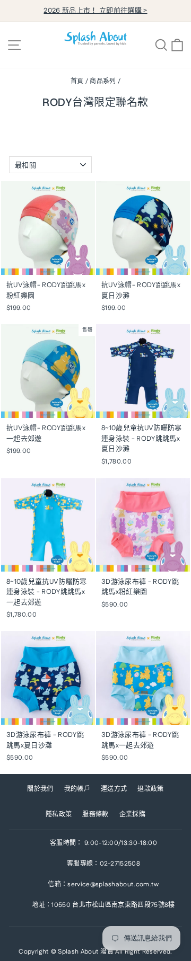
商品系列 (103, 81)
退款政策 (150, 789)
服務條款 (95, 814)
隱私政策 (59, 814)
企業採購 (132, 814)
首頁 (77, 81)
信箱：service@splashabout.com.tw (103, 884)
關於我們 (40, 789)
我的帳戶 (77, 789)
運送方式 (114, 789)
